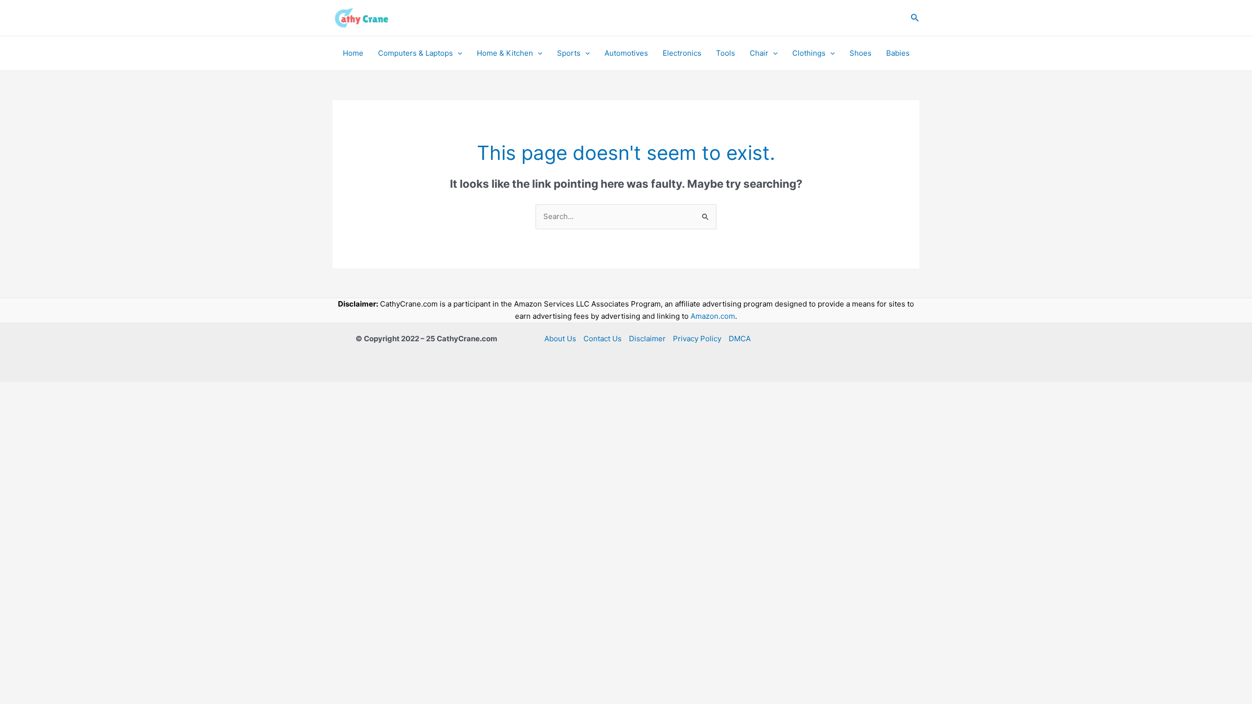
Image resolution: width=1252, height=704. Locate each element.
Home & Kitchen (505, 53)
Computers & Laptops (415, 53)
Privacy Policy (697, 338)
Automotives (626, 53)
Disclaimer (647, 338)
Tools (725, 53)
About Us (560, 338)
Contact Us (602, 338)
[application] (457, 53)
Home (353, 53)
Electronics (682, 53)
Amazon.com (713, 316)
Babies (898, 53)
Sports (569, 53)
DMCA (740, 338)
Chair (759, 53)
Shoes (861, 53)
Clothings (809, 53)
